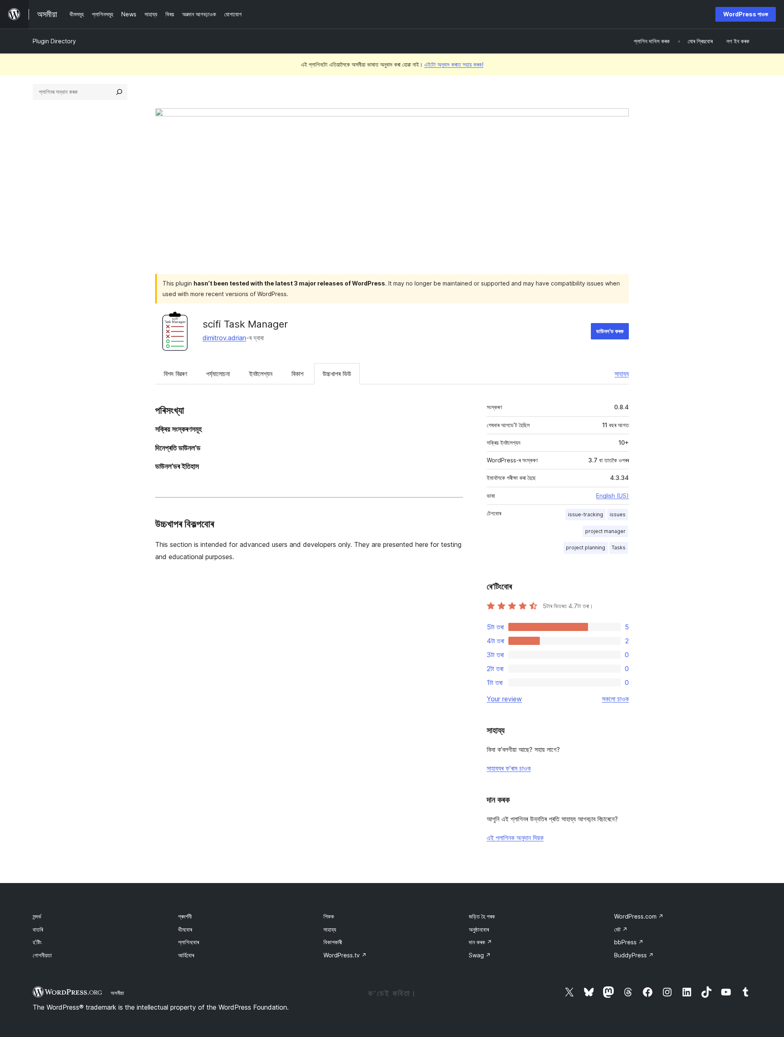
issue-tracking (585, 514)
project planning (585, 547)
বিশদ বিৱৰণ (175, 374)
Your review (504, 699)
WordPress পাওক (745, 14)
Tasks (619, 547)
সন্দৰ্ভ (37, 916)
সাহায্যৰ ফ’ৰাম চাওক (509, 768)
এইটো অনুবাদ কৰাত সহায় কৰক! (453, 64)
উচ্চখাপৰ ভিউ (337, 374)
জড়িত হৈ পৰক (482, 916)
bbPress (629, 942)
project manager (605, 531)
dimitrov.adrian (224, 338)
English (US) (612, 495)
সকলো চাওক (615, 699)
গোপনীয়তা (42, 955)
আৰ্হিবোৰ (186, 955)
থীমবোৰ (185, 929)
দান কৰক (480, 942)
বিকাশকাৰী (332, 942)
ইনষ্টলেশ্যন (260, 374)
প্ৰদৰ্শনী (185, 916)
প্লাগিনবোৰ (188, 942)
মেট (621, 929)
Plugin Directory (54, 41)
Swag (480, 955)
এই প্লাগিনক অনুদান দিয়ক (515, 838)
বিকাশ (297, 374)
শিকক (328, 916)
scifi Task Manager (245, 324)
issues (618, 514)
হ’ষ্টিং (37, 942)
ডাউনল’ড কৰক (610, 331)
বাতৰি (38, 929)
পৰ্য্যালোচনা (218, 374)
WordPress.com (639, 916)
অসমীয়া (117, 993)
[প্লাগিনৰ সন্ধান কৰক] (119, 92)
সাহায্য (622, 374)
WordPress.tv (345, 955)
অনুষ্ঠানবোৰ (479, 929)
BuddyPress (634, 955)
